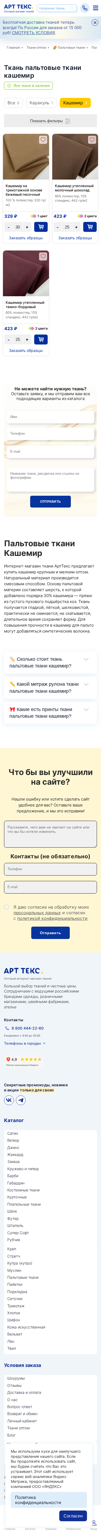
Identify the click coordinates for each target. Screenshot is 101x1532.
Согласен (73, 1516)
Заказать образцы (26, 237)
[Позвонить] (85, 8)
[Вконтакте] (9, 1100)
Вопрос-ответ (19, 1406)
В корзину (41, 227)
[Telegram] (21, 1100)
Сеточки (14, 1298)
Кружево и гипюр (23, 1168)
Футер (13, 1218)
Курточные (17, 1197)
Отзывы (14, 1385)
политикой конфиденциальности (52, 918)
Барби (12, 1175)
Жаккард (15, 1154)
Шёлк (12, 1211)
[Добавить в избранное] (43, 139)
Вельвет (14, 1334)
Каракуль (41, 102)
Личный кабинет (22, 1421)
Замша (13, 1161)
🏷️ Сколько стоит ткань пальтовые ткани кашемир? (40, 662)
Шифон (13, 1319)
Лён (10, 1341)
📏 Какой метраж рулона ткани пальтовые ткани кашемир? (44, 687)
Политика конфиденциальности (38, 1500)
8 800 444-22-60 (28, 1028)
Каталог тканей (95, 8)
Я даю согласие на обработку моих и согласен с (51, 912)
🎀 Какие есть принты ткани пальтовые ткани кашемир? (40, 713)
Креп (11, 1249)
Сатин (12, 1133)
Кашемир (75, 102)
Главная (13, 47)
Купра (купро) (19, 1263)
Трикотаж (16, 1306)
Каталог (14, 1120)
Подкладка (17, 1291)
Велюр (13, 1140)
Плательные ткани (24, 1204)
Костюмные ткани (23, 1190)
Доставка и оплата (24, 1392)
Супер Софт (18, 1232)
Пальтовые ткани (71, 47)
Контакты (13, 1019)
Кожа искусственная (26, 1327)
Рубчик (13, 1239)
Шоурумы (16, 1378)
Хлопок (13, 1312)
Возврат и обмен (22, 1413)
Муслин (14, 1270)
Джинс (13, 1147)
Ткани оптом (36, 47)
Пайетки (14, 1284)
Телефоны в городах (22, 1043)
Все (13, 102)
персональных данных (37, 912)
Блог (11, 1435)
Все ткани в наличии (32, 85)
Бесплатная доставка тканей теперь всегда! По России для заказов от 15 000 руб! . (42, 27)
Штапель (15, 1225)
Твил (11, 1348)
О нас (12, 1399)
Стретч (13, 1256)
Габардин (16, 1183)
